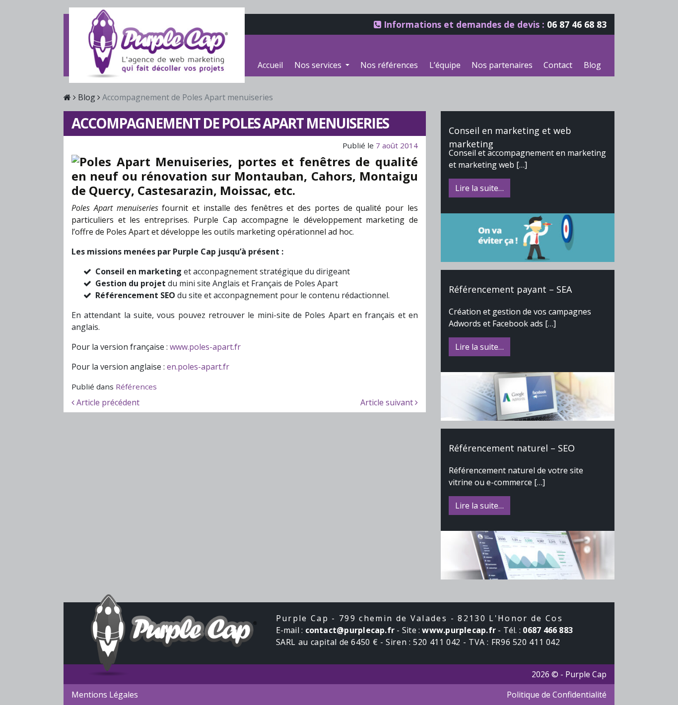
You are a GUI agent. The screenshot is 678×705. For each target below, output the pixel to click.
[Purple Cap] (174, 632)
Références (136, 386)
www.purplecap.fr (460, 630)
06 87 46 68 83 (577, 24)
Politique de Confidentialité (557, 694)
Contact (557, 65)
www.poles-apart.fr (205, 346)
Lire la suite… (479, 188)
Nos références (389, 65)
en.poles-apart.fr (198, 366)
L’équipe (445, 65)
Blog (592, 65)
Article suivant (387, 402)
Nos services (318, 65)
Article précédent (106, 402)
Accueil (270, 65)
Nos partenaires (502, 65)
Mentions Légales (104, 694)
